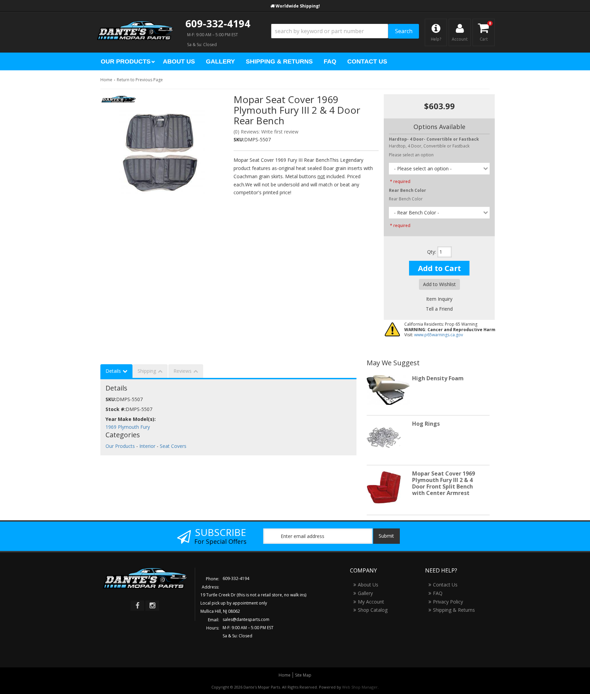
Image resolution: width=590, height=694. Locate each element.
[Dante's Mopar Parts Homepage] (135, 24)
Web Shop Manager (360, 687)
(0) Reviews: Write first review (266, 131)
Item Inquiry (439, 299)
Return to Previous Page (140, 80)
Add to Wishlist (439, 284)
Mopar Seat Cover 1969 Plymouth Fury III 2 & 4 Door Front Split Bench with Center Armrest (443, 483)
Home (106, 80)
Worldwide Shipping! (298, 6)
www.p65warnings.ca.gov (438, 335)
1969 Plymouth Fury (128, 427)
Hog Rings (426, 423)
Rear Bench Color (406, 199)
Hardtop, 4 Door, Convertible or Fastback (434, 142)
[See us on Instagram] (152, 605)
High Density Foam (438, 378)
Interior (147, 446)
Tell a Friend (439, 309)
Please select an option (411, 155)
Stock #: (116, 409)
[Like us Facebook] (137, 605)
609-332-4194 (217, 23)
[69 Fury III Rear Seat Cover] (161, 152)
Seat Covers (173, 446)
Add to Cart (439, 268)
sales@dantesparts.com (246, 619)
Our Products (120, 446)
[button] (345, 31)
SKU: (239, 139)
